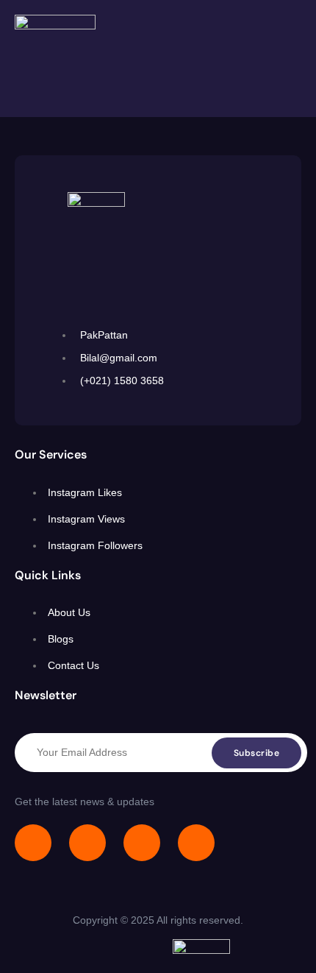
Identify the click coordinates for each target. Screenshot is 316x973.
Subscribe (257, 753)
